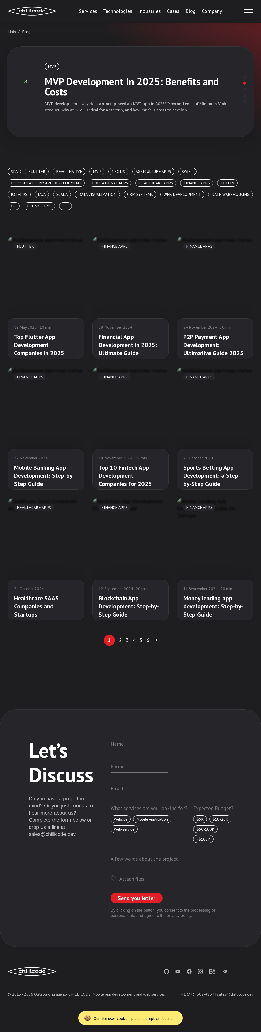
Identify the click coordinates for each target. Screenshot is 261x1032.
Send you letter (136, 898)
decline (167, 1018)
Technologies (117, 11)
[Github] (166, 971)
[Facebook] (189, 971)
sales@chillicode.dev (52, 834)
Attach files (132, 879)
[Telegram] (224, 971)
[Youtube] (177, 971)
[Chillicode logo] (32, 11)
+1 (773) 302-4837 (197, 994)
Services (88, 11)
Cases (173, 11)
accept (149, 1018)
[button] (155, 640)
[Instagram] (200, 971)
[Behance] (212, 971)
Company (212, 11)
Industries (149, 11)
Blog (191, 11)
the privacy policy (175, 915)
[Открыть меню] (248, 11)
